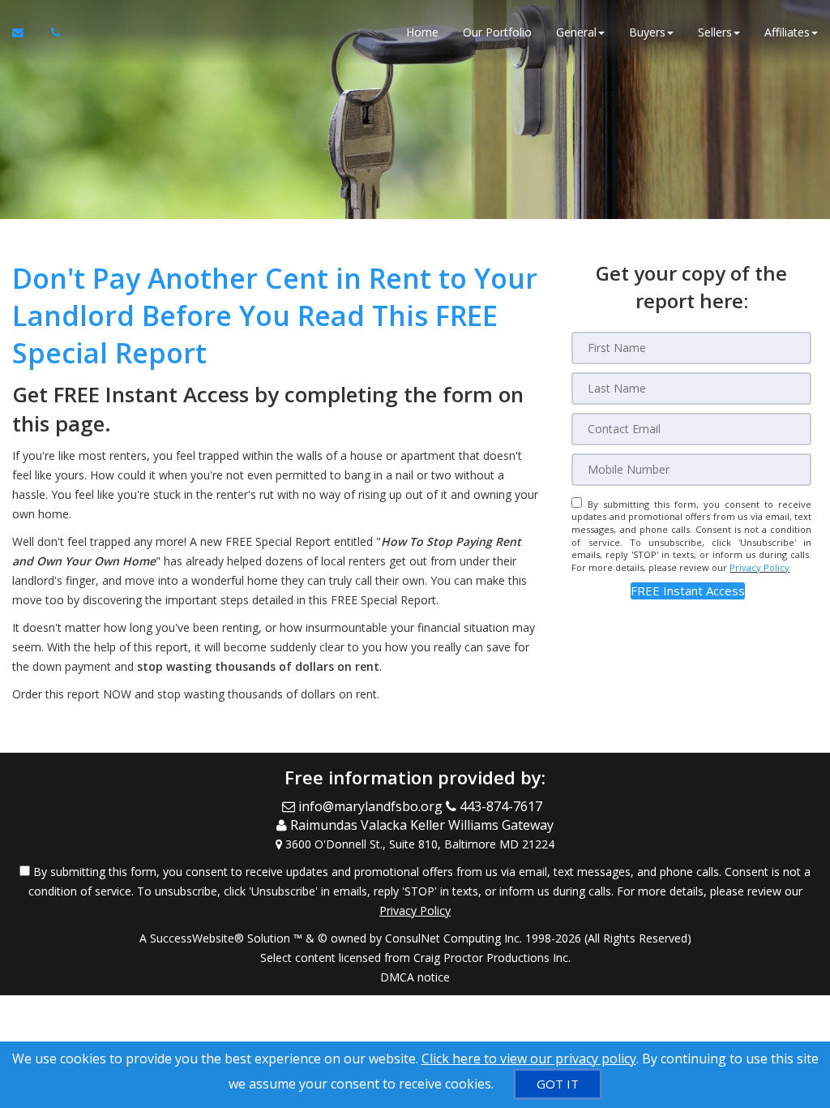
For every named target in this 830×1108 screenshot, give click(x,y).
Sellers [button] (715, 32)
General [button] (576, 32)
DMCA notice (415, 977)
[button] (688, 590)
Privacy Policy (759, 567)
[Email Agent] (25, 32)
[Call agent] (51, 32)
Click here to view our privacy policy (528, 1058)
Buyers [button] (647, 32)
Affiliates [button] (787, 32)
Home (422, 32)
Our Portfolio (497, 32)
